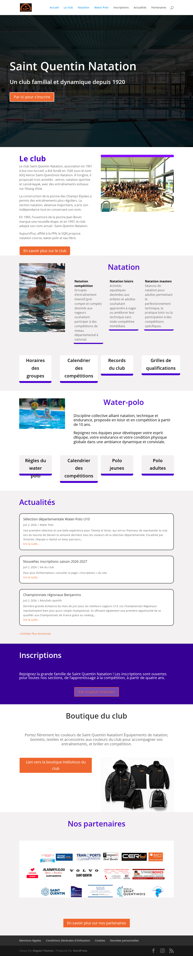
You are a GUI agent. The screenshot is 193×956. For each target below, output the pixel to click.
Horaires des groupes (35, 368)
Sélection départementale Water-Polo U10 (56, 519)
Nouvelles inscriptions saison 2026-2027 (55, 561)
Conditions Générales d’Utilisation (68, 940)
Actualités (140, 7)
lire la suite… (31, 544)
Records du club (117, 364)
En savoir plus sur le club (44, 250)
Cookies (100, 940)
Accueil (54, 7)
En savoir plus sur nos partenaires (96, 923)
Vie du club (47, 567)
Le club (68, 7)
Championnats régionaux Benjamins (52, 594)
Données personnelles (124, 940)
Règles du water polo (35, 466)
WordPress (80, 950)
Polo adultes (158, 464)
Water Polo (101, 7)
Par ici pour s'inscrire (32, 96)
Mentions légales (30, 940)
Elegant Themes (43, 950)
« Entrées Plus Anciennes (35, 633)
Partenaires (158, 7)
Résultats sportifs (51, 600)
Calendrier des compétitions (78, 368)
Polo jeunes (117, 464)
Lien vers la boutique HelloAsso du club (56, 765)
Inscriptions (121, 7)
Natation (83, 7)
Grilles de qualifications (161, 364)
